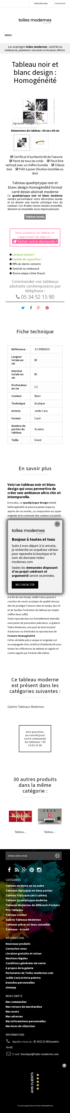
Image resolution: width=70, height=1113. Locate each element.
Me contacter (25, 584)
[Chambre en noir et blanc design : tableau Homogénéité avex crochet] (40, 142)
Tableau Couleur (16, 915)
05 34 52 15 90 (37, 296)
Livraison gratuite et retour (24, 953)
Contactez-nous (41, 3)
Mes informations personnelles (26, 1021)
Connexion (60, 3)
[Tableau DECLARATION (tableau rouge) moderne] (50, 816)
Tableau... (20, 831)
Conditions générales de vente (26, 963)
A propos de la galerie (19, 968)
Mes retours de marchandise (24, 1006)
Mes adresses (14, 1016)
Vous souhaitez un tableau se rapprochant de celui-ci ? (36, 237)
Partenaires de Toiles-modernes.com (29, 973)
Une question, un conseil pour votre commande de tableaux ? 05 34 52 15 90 (35, 738)
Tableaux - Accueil (17, 929)
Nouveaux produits (18, 944)
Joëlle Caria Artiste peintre (23, 977)
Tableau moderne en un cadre (25, 885)
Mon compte (14, 996)
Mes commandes (16, 1002)
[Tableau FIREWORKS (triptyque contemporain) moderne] (20, 816)
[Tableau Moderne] (35, 21)
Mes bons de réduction (20, 1026)
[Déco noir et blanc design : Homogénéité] (22, 142)
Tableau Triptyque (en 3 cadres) (26, 895)
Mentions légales (17, 958)
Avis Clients (32, 1082)
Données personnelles (20, 982)
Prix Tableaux (14, 910)
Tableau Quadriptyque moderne (26, 900)
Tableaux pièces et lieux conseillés (28, 924)
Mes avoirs (12, 1011)
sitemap (11, 987)
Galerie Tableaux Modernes (25, 706)
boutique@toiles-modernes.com (40, 1054)
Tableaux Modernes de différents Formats (33, 905)
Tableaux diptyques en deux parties (29, 890)
